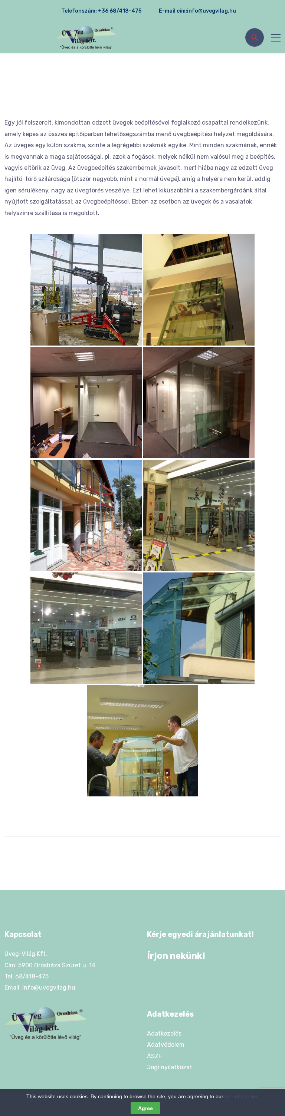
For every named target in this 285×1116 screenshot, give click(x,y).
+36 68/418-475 (119, 11)
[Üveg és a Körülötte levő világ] (86, 38)
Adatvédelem (165, 1044)
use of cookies (242, 1096)
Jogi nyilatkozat (169, 1067)
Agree (145, 1108)
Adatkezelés (164, 1033)
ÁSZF (154, 1056)
